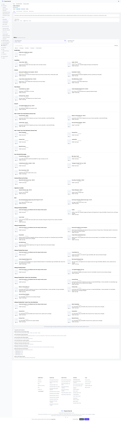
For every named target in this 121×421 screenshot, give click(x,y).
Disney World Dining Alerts (66, 379)
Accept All (86, 419)
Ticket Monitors (76, 394)
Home (14, 3)
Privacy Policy (87, 379)
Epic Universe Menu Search (78, 384)
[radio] (40, 41)
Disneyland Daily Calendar (54, 397)
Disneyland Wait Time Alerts (55, 386)
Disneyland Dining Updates (54, 393)
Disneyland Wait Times (54, 384)
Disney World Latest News (66, 394)
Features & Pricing (41, 385)
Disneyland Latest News (54, 399)
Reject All (81, 419)
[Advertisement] (66, 29)
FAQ (38, 387)
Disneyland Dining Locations (55, 391)
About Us (39, 379)
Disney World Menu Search (66, 392)
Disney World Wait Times (65, 381)
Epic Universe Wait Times (77, 385)
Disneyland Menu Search (54, 395)
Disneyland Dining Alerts (54, 379)
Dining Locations (26, 3)
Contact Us (40, 389)
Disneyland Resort (19, 3)
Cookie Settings (75, 419)
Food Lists (39, 381)
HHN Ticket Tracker (77, 396)
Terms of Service (88, 381)
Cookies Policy (87, 383)
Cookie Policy (53, 419)
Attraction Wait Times (77, 392)
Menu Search (75, 401)
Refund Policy (87, 387)
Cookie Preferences (88, 385)
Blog (38, 383)
